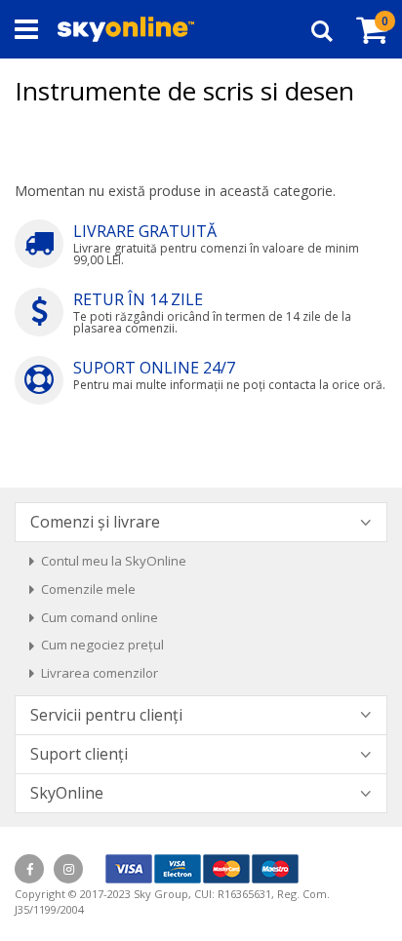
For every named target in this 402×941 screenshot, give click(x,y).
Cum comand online (99, 617)
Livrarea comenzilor (99, 673)
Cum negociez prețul (102, 644)
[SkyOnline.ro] (126, 29)
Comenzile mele (88, 589)
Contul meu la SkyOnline (113, 560)
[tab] (201, 522)
